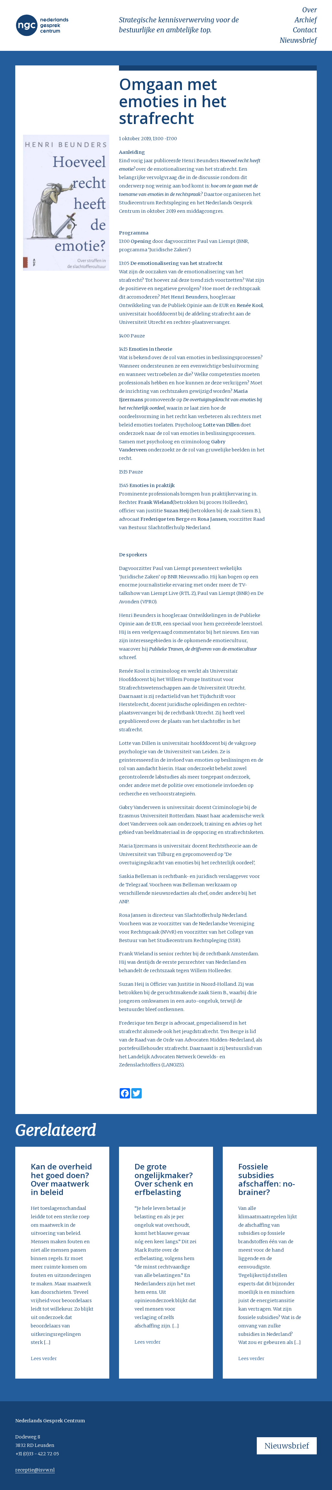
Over (309, 10)
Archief (306, 20)
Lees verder (44, 1358)
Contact (305, 30)
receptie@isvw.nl (35, 1470)
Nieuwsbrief (298, 40)
